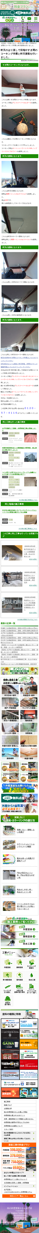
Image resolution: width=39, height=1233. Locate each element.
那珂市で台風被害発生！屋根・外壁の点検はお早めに (19, 638)
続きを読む (33, 559)
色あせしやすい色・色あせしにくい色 (25, 891)
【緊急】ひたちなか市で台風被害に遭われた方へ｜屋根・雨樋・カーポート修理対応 (19, 646)
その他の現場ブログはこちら (27, 619)
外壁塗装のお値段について (13, 1126)
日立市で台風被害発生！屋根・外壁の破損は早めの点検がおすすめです (19, 641)
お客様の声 (8, 1108)
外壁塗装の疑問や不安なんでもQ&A (16, 1122)
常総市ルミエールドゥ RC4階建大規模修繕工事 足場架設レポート (29, 605)
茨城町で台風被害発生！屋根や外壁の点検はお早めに (19, 628)
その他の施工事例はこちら (28, 500)
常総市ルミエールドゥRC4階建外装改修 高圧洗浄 (19, 664)
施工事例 (7, 1101)
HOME (3, 43)
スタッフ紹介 (8, 1129)
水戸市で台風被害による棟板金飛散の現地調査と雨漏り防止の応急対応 (19, 634)
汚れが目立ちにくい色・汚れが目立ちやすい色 (26, 875)
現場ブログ (12, 43)
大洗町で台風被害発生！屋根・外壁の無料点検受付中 (19, 630)
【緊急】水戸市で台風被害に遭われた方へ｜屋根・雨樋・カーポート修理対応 (19, 651)
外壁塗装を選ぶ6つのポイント (14, 1115)
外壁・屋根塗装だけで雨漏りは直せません (19, 1119)
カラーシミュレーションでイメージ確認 (26, 845)
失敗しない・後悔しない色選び (26, 831)
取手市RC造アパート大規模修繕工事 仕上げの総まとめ (19, 660)
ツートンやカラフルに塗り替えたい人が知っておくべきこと (26, 906)
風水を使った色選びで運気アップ (26, 859)
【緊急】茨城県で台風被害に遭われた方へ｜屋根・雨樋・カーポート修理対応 (19, 656)
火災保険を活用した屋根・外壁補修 (16, 1183)
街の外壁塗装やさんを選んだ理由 (15, 1112)
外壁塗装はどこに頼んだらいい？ (15, 1179)
